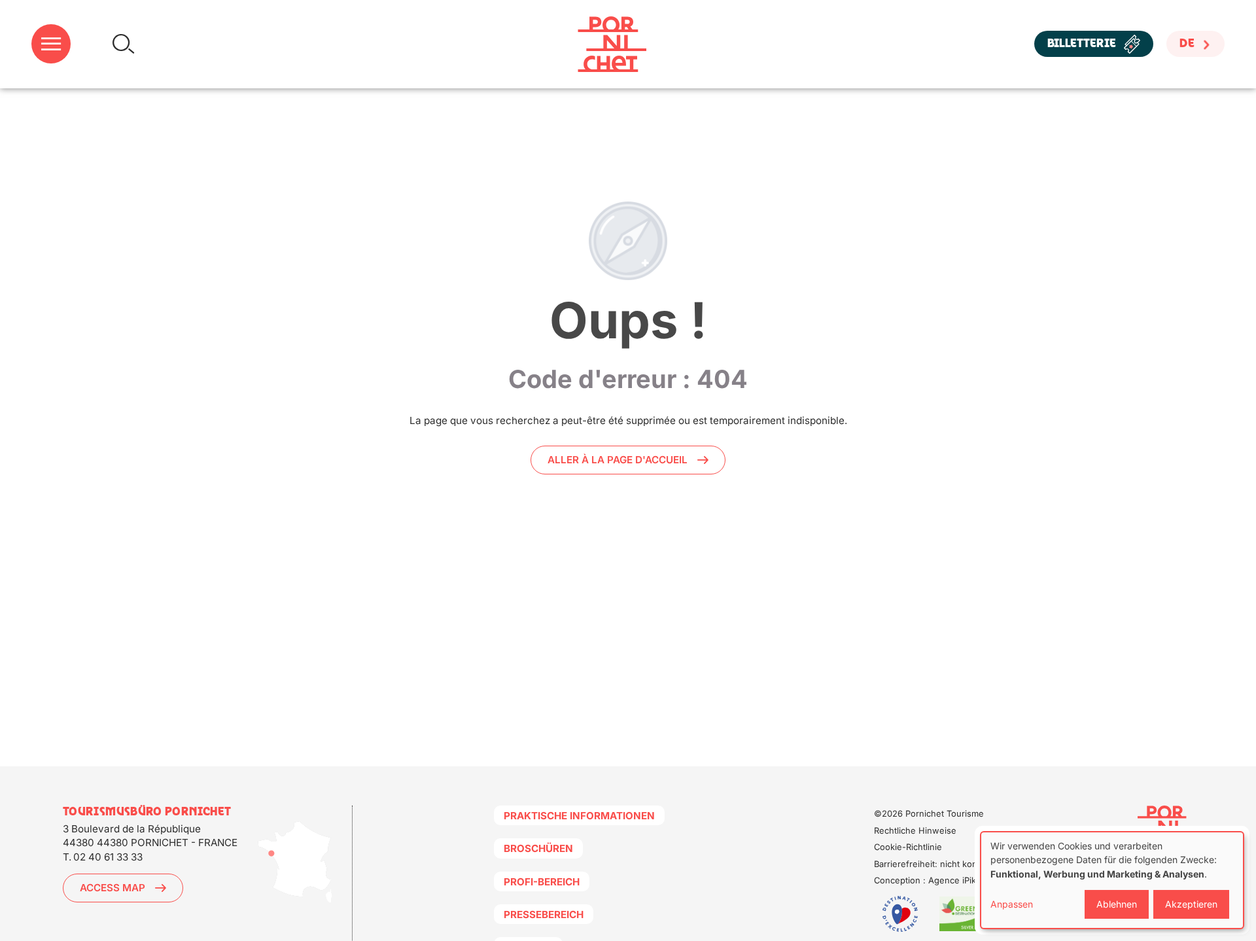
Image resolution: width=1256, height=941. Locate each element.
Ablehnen (1116, 904)
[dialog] (1112, 880)
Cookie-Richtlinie (908, 847)
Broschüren (538, 848)
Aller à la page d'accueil (618, 459)
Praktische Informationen (579, 815)
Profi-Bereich (542, 882)
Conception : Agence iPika (927, 880)
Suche (123, 44)
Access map (112, 887)
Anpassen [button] (1011, 904)
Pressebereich (544, 914)
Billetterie (1081, 44)
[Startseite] (612, 44)
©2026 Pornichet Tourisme (929, 813)
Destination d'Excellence (900, 914)
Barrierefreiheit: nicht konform (935, 864)
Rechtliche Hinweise (915, 830)
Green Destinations (965, 914)
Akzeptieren (1191, 904)
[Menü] (51, 44)
